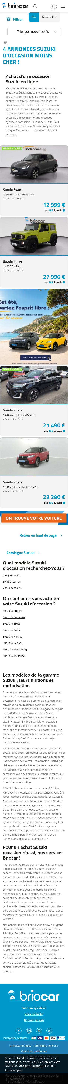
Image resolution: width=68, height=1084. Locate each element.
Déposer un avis (34, 1020)
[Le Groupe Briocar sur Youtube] (49, 1031)
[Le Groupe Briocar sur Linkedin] (39, 1031)
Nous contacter (34, 1014)
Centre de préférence (34, 1051)
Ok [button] (34, 1078)
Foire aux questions (34, 1008)
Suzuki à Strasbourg (15, 649)
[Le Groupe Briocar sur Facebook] (19, 1031)
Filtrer (18, 19)
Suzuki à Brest (11, 624)
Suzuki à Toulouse (14, 656)
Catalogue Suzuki (20, 552)
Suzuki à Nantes (12, 636)
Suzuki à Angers (12, 611)
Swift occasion (12, 581)
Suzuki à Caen (11, 630)
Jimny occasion (12, 575)
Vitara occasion (12, 588)
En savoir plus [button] (13, 1070)
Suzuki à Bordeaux (14, 617)
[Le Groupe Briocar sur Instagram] (29, 1031)
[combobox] (34, 31)
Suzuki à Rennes (13, 643)
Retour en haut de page (38, 535)
